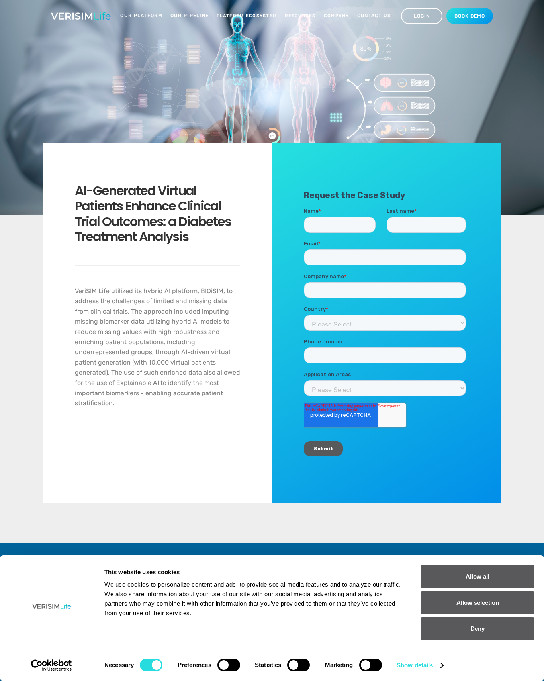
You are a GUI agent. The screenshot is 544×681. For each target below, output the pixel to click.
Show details (415, 665)
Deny (477, 628)
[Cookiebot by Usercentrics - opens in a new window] (51, 665)
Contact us (374, 15)
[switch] (228, 665)
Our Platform (141, 15)
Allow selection (477, 602)
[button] (247, 16)
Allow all (477, 576)
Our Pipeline (189, 15)
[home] (81, 16)
